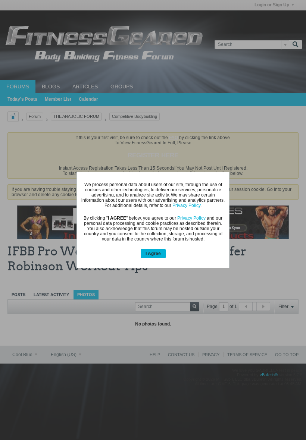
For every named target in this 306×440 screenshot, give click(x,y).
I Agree (153, 253)
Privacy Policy (186, 205)
